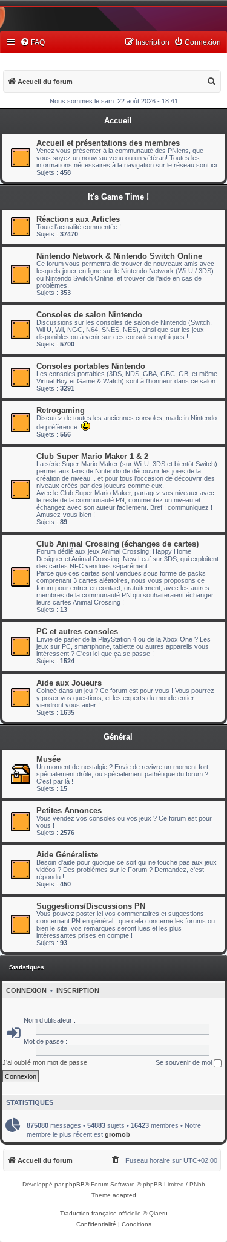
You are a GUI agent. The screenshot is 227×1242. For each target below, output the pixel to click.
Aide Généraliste (67, 854)
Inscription (77, 990)
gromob (117, 1134)
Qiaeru (158, 1213)
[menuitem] (32, 42)
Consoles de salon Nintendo (89, 314)
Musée (48, 759)
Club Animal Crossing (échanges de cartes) (117, 543)
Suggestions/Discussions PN (90, 906)
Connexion (26, 990)
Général (118, 736)
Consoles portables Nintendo (90, 366)
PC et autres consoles (77, 631)
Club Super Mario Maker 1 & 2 (92, 456)
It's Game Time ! (118, 196)
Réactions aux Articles (78, 219)
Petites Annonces (69, 810)
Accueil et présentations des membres (108, 143)
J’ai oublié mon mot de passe (44, 1062)
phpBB (75, 1184)
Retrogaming (60, 410)
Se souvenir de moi (185, 1062)
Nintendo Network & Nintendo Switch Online (119, 256)
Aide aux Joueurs (69, 683)
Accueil (118, 120)
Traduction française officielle (100, 1213)
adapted (124, 1195)
